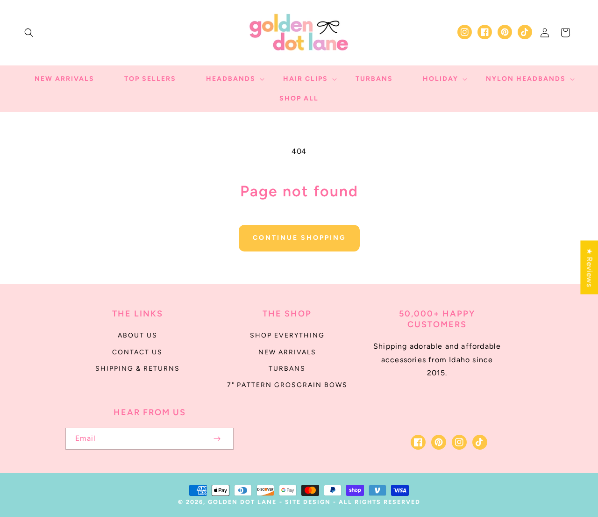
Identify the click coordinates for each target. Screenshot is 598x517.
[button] (29, 32)
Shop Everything (287, 335)
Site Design (308, 501)
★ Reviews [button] (589, 267)
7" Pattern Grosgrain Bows (287, 385)
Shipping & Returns (137, 369)
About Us (137, 335)
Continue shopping (299, 238)
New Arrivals (287, 352)
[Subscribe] (216, 439)
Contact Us (137, 352)
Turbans (287, 369)
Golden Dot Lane (242, 501)
